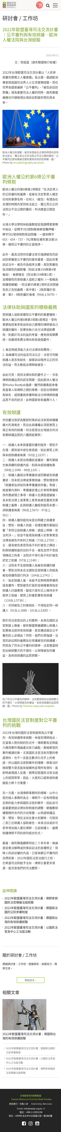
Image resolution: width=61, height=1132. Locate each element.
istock (40, 162)
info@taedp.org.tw (34, 1108)
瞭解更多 (29, 980)
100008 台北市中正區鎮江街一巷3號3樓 (33, 1115)
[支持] (39, 5)
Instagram (30, 1123)
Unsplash (48, 706)
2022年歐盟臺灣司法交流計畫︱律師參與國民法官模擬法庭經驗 (31, 900)
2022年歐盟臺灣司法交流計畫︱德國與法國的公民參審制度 (31, 910)
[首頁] (9, 5)
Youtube (37, 1123)
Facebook (24, 1123)
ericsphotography (23, 162)
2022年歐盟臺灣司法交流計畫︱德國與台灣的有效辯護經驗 (31, 919)
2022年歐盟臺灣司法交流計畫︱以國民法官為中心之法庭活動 (31, 929)
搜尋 (47, 5)
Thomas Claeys (31, 706)
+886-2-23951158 (34, 1112)
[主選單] (55, 5)
